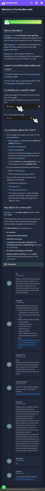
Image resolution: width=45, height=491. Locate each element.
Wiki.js (38, 489)
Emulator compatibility (17, 146)
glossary (14, 164)
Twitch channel (18, 193)
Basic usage (13, 141)
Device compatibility (16, 150)
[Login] (41, 2)
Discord (15, 186)
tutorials (21, 170)
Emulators (28, 153)
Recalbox (7, 35)
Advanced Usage (21, 174)
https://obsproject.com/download (27, 394)
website (22, 183)
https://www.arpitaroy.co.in (25, 479)
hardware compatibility (16, 83)
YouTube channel (19, 190)
